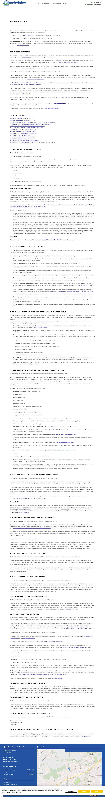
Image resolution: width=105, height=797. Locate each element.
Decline (84, 791)
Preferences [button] (18, 792)
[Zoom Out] (39, 753)
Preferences (71, 791)
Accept (96, 791)
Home (38, 3)
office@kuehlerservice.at (94, 4)
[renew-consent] (1, 795)
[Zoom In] (39, 751)
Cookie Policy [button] (47, 790)
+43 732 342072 (97, 2)
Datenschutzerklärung (11, 784)
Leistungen (45, 3)
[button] (69, 769)
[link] (46, 3)
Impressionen (56, 3)
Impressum (8, 782)
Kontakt (66, 3)
